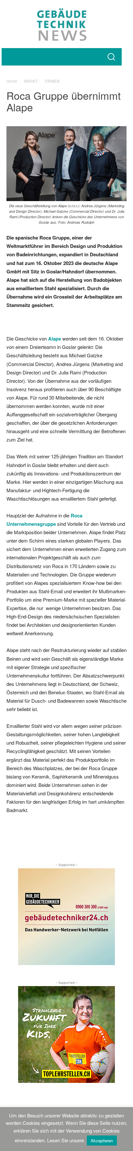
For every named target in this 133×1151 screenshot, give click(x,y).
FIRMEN (52, 81)
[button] (111, 56)
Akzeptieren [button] (102, 1140)
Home (11, 81)
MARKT (31, 81)
